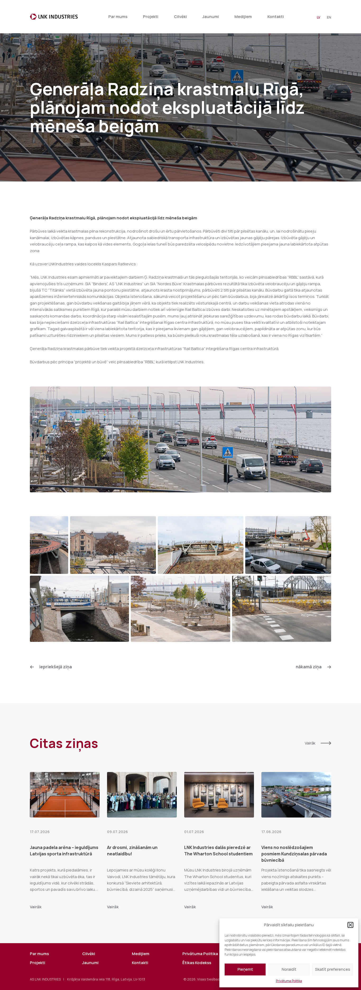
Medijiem (243, 16)
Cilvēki (180, 16)
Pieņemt (245, 969)
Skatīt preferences (332, 969)
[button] (350, 925)
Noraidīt (289, 969)
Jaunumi (210, 16)
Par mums (117, 16)
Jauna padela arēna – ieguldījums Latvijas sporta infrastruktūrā (64, 850)
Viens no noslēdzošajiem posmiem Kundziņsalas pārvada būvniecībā (294, 853)
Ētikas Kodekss (196, 962)
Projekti (150, 16)
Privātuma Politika (289, 981)
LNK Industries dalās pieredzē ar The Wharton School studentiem (218, 850)
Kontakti (275, 16)
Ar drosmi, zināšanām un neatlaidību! (132, 850)
